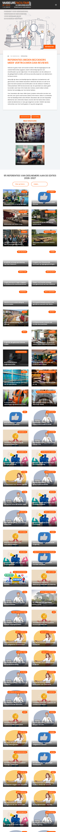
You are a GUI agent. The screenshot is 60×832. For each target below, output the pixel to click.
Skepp (24, 712)
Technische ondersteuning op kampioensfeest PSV (13, 443)
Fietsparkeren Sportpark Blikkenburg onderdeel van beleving (44, 583)
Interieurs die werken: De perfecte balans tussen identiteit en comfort (44, 343)
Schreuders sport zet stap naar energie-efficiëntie (14, 463)
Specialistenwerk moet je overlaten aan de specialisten (15, 383)
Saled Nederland (21, 792)
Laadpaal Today (21, 652)
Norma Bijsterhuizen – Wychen (42, 805)
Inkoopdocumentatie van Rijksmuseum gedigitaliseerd (13, 243)
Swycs (24, 331)
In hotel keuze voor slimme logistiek (15, 484)
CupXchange (22, 532)
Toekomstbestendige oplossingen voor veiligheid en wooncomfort (15, 643)
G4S (25, 391)
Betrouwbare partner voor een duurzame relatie (42, 403)
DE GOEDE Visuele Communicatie (46, 391)
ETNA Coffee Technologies (47, 371)
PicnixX (53, 532)
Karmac (24, 231)
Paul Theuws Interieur (20, 572)
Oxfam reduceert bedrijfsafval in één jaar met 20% (43, 723)
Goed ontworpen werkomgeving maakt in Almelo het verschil (43, 784)
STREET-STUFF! (51, 572)
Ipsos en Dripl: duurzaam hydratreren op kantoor (12, 423)
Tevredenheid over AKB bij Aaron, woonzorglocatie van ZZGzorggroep (43, 624)
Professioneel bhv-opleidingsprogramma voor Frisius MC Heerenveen (15, 404)
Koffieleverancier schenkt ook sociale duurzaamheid (42, 323)
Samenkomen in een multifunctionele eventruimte (13, 723)
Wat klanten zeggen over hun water (15, 785)
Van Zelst (52, 311)
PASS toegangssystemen (19, 612)
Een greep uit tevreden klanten (14, 825)
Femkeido (52, 331)
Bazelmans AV (22, 432)
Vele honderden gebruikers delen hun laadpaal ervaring (14, 663)
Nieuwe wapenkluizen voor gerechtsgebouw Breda (41, 483)
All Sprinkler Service (20, 752)
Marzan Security (50, 472)
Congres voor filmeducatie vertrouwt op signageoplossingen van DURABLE (44, 264)
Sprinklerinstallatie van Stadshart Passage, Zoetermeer (15, 764)
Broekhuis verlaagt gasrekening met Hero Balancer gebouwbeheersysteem (14, 264)
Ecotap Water (22, 772)
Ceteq (24, 311)
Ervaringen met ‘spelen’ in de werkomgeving (42, 824)
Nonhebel (52, 732)
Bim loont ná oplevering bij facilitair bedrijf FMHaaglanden (15, 743)
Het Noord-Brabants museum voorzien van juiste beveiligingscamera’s (42, 564)
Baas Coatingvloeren (48, 652)
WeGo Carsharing (50, 291)
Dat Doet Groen (50, 211)
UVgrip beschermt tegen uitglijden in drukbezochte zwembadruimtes (15, 283)
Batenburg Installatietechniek (17, 692)
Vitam (24, 492)
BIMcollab (23, 512)
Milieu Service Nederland (48, 592)
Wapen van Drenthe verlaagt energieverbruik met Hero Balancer (44, 283)
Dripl (24, 412)
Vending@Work (21, 812)
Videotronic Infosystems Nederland (44, 552)
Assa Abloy (23, 552)
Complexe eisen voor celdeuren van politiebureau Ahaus (44, 703)
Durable (52, 251)
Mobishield (23, 291)
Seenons (52, 712)
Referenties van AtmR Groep (13, 224)
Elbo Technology (21, 632)
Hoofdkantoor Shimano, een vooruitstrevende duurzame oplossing (13, 704)
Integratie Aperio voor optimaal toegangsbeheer (14, 563)
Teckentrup (51, 692)
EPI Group (23, 672)
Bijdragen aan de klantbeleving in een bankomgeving (43, 463)
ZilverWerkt (51, 672)
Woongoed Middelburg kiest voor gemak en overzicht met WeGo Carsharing (43, 304)
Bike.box (52, 492)
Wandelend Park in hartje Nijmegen (15, 204)
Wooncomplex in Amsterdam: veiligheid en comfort (42, 743)
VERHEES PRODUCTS (50, 231)
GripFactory (22, 271)
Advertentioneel (25, 117)
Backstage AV (51, 412)
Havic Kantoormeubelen (48, 632)
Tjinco (24, 191)
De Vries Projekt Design (48, 452)
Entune (53, 752)
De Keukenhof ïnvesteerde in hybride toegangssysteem (13, 623)
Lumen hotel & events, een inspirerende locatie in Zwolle (42, 423)
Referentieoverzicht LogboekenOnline (10, 363)
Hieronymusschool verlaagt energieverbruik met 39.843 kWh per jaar (14, 804)
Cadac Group (22, 732)
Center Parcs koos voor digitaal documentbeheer (14, 603)
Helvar (53, 351)
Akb (54, 612)
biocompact (51, 191)
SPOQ (24, 592)
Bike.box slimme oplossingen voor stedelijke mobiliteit (43, 503)
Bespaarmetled (22, 452)
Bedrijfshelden (50, 812)
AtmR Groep (23, 211)
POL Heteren (51, 432)
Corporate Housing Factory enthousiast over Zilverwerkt (42, 683)
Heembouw (52, 792)
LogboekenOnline (21, 351)
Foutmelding (35, 117)
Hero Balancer (22, 251)
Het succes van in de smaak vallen (15, 504)
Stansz (24, 472)
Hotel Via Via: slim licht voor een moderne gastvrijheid (43, 363)
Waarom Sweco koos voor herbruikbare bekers (12, 543)
